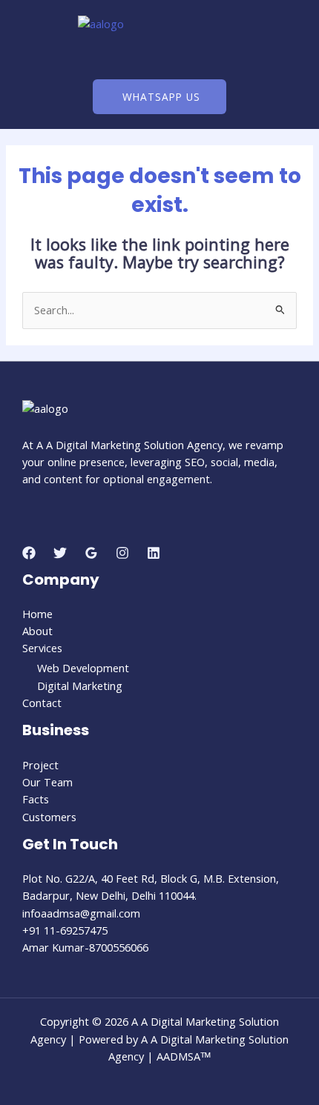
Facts (35, 799)
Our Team (47, 781)
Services (42, 647)
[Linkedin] (153, 553)
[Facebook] (29, 553)
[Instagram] (122, 553)
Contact (42, 702)
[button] (159, 56)
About (37, 630)
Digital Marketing (79, 685)
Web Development (83, 667)
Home (37, 613)
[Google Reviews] (91, 553)
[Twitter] (60, 553)
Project (40, 764)
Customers (49, 816)
